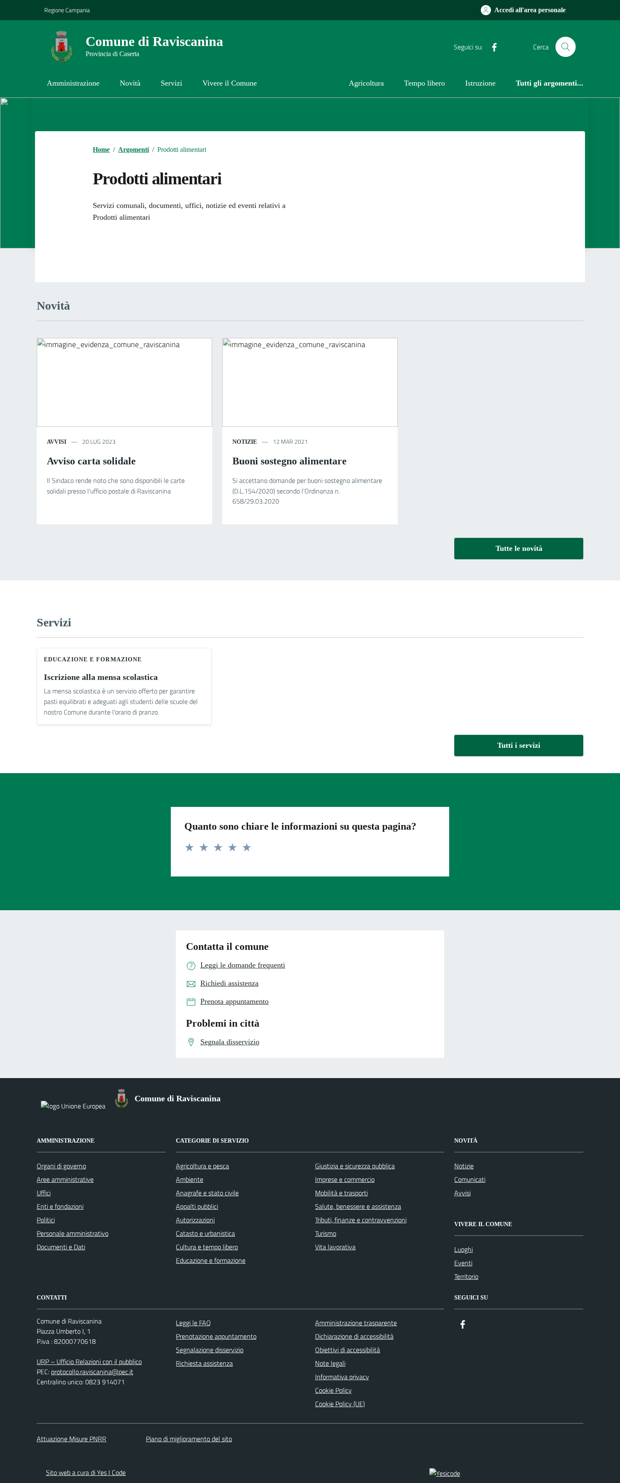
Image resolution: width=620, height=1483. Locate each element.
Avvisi (462, 1193)
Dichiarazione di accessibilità (354, 1336)
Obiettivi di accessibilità (347, 1350)
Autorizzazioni (195, 1220)
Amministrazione (73, 83)
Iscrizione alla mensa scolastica (101, 677)
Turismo (325, 1233)
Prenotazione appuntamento (216, 1336)
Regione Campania (67, 9)
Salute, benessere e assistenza (358, 1206)
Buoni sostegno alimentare (289, 461)
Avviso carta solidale (91, 461)
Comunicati (469, 1179)
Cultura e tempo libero (207, 1247)
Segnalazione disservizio (209, 1350)
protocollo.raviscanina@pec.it (92, 1372)
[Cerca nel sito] (565, 47)
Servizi (171, 83)
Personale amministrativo (72, 1233)
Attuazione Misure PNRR (71, 1439)
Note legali (330, 1363)
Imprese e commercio (345, 1179)
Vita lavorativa (335, 1247)
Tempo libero (424, 83)
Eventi (463, 1263)
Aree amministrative (65, 1179)
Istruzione (480, 83)
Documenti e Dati (61, 1247)
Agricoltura (366, 83)
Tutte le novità (519, 548)
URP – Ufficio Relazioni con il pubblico (89, 1361)
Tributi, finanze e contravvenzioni (361, 1220)
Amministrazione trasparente (356, 1323)
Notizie (464, 1166)
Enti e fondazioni (60, 1206)
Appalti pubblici (197, 1206)
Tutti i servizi (518, 745)
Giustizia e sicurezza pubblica (355, 1166)
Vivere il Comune (229, 83)
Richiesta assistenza (204, 1363)
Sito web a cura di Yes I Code (86, 1472)
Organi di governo (61, 1166)
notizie (244, 442)
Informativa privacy (342, 1377)
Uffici (44, 1193)
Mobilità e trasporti (341, 1193)
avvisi (56, 442)
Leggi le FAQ (193, 1323)
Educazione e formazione (93, 659)
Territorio (466, 1276)
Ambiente (189, 1179)
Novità (130, 83)
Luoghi (463, 1249)
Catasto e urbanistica (205, 1233)
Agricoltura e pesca (202, 1166)
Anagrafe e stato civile (207, 1193)
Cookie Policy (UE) (340, 1404)
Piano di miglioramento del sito (189, 1439)
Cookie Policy (333, 1390)
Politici (46, 1220)
